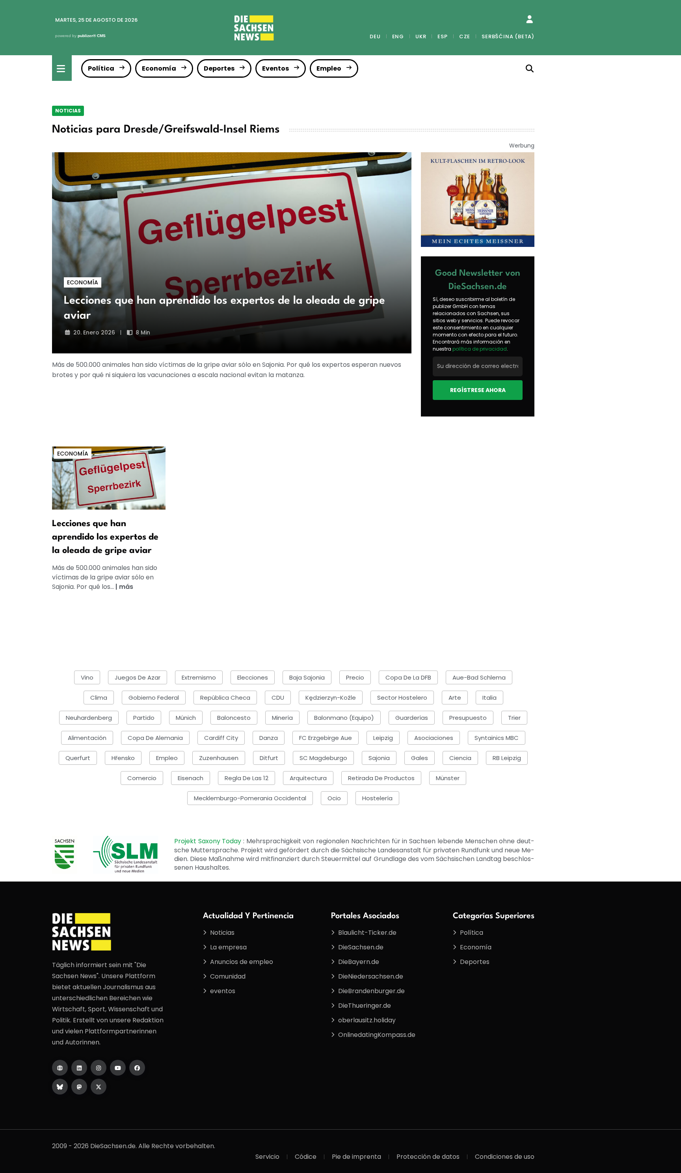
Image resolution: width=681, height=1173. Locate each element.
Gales (419, 758)
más (126, 586)
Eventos (275, 68)
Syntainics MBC (496, 738)
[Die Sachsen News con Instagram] (98, 1068)
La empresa (228, 947)
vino (87, 677)
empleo (167, 758)
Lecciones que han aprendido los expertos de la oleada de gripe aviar (105, 537)
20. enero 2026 (94, 332)
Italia (489, 697)
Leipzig (383, 738)
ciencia (460, 758)
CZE (464, 36)
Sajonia (379, 758)
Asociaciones (433, 738)
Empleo (328, 68)
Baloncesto (234, 718)
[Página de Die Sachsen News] (60, 1068)
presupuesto (468, 718)
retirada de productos (381, 778)
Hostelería (377, 798)
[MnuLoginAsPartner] (529, 19)
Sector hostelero (402, 697)
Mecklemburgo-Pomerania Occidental (250, 798)
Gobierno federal (153, 697)
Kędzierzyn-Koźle (330, 697)
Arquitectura (308, 778)
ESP (442, 36)
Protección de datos (428, 1156)
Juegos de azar (137, 677)
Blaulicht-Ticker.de (367, 932)
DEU (375, 36)
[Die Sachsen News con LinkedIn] (79, 1068)
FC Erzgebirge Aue (325, 738)
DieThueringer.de (364, 1005)
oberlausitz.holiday (367, 1020)
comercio (141, 778)
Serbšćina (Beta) (508, 36)
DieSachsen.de (360, 947)
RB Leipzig (507, 758)
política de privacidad (479, 349)
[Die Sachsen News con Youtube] (118, 1068)
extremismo (199, 677)
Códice (305, 1156)
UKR (420, 36)
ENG (398, 36)
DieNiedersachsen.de (370, 976)
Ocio (334, 798)
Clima (98, 697)
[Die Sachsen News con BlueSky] (60, 1087)
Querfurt (77, 758)
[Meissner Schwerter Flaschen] (477, 199)
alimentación (87, 738)
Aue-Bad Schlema (479, 677)
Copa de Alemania (155, 738)
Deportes (219, 68)
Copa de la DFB (408, 677)
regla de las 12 (246, 778)
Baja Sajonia (307, 677)
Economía (159, 68)
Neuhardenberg (89, 718)
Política (101, 68)
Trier (514, 718)
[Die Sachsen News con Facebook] (137, 1068)
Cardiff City (221, 738)
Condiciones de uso (504, 1156)
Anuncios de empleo (241, 962)
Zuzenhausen (218, 758)
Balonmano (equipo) (344, 718)
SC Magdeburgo (323, 758)
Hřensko (123, 758)
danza (268, 738)
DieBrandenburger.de (371, 991)
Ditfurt (269, 758)
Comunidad (228, 976)
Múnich (186, 718)
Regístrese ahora (478, 390)
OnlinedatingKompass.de (376, 1035)
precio (355, 677)
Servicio (267, 1156)
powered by (80, 36)
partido (143, 718)
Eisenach (190, 778)
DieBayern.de (358, 962)
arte (454, 697)
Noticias (68, 110)
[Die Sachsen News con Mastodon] (79, 1087)
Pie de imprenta (356, 1156)
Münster (448, 778)
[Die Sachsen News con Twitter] (98, 1087)
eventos (222, 991)
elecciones (252, 677)
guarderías (411, 718)
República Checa (225, 697)
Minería (282, 718)
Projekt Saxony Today (208, 841)
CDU (278, 697)
